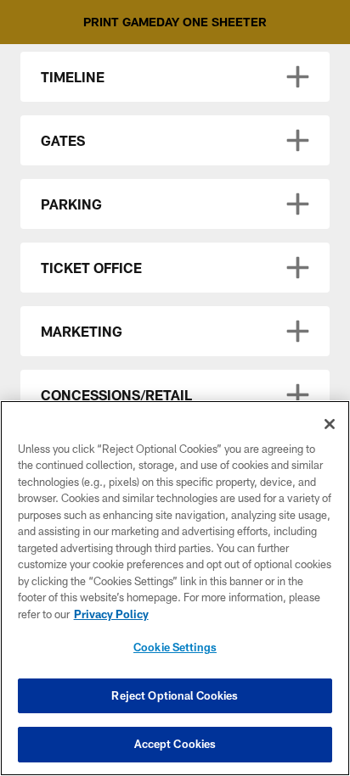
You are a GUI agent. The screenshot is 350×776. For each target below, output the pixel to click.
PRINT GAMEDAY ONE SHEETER (175, 21)
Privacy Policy (111, 614)
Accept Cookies (175, 744)
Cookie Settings (175, 647)
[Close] (329, 424)
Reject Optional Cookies (174, 695)
